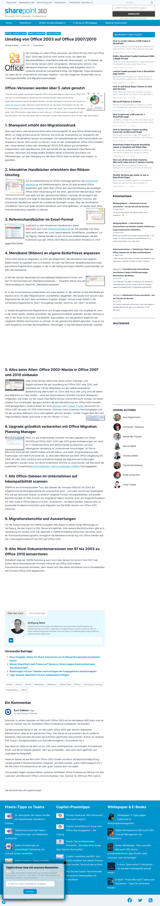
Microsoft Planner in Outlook (127, 101)
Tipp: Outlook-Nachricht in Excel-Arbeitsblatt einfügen (39, 675)
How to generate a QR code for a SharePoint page (129, 115)
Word (24, 690)
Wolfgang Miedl (11, 45)
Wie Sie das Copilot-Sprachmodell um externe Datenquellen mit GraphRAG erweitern (79, 875)
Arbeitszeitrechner (121, 249)
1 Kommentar (38, 45)
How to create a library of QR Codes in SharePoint (131, 42)
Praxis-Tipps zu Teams (24, 807)
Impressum (11, 2)
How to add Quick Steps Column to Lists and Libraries (132, 87)
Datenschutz (60, 2)
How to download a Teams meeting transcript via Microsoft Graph (130, 130)
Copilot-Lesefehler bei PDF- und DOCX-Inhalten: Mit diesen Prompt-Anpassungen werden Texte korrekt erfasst (80, 860)
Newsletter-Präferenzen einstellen (133, 18)
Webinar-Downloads (116, 23)
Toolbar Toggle (75, 406)
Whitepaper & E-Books (127, 807)
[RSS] (150, 900)
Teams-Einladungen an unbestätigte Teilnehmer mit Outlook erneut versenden (24, 849)
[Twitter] (140, 900)
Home (9, 23)
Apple (9, 684)
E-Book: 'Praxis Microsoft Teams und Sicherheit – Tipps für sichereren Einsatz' (131, 883)
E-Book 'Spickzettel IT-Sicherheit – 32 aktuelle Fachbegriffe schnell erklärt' (131, 868)
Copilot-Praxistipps (73, 807)
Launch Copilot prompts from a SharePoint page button (133, 72)
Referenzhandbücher (59, 229)
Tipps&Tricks (12, 690)
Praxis (77, 684)
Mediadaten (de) (26, 2)
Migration (52, 684)
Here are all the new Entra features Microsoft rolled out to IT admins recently (133, 161)
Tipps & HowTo (53, 33)
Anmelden (134, 14)
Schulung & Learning (93, 684)
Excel (28, 684)
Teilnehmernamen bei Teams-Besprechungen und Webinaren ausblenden (26, 834)
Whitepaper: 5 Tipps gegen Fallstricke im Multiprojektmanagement (127, 819)
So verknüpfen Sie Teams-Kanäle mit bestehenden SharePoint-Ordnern (27, 819)
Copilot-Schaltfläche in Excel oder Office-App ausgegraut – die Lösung (79, 830)
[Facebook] (129, 900)
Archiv (19, 684)
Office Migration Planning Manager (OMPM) (56, 466)
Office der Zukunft (13, 105)
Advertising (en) (44, 2)
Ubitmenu (57, 406)
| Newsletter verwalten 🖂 (81, 2)
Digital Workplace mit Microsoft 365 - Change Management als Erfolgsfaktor (131, 834)
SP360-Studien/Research (52, 23)
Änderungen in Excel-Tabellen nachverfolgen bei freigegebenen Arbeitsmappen (53, 671)
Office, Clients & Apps (16, 33)
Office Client (65, 684)
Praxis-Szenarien (36, 33)
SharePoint (25, 23)
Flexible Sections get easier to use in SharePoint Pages (131, 176)
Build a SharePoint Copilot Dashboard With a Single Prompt (133, 57)
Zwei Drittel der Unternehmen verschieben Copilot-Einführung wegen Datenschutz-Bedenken (133, 226)
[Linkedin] (11, 640)
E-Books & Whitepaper (85, 23)
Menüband (39, 684)
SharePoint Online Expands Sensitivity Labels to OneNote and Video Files (131, 145)
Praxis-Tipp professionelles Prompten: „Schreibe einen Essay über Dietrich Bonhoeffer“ (78, 845)
